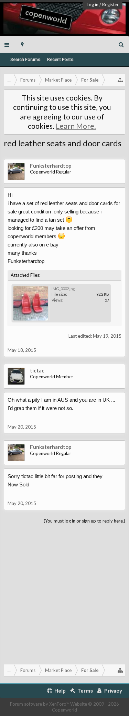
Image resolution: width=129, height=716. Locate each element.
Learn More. (76, 126)
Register (110, 4)
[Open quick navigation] (120, 80)
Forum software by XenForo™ (40, 704)
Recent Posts (60, 59)
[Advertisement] (64, 592)
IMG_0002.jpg (63, 288)
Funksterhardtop (51, 165)
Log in (92, 4)
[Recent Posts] (22, 44)
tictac (37, 370)
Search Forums (25, 59)
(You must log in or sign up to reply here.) (84, 521)
